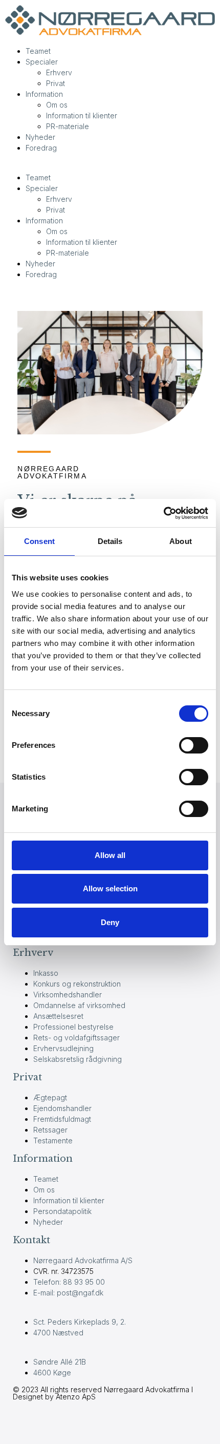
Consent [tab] (39, 541)
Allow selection (110, 888)
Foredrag (41, 147)
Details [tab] (110, 541)
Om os (57, 104)
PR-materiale (67, 126)
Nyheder (40, 137)
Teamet (38, 51)
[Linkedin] (53, 1423)
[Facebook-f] (25, 1423)
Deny (110, 922)
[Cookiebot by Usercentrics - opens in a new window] (163, 513)
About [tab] (180, 541)
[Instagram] (81, 1423)
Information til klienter (81, 115)
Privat (55, 83)
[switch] (193, 745)
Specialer (42, 61)
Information (44, 94)
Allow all (110, 855)
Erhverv (59, 72)
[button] (110, 166)
